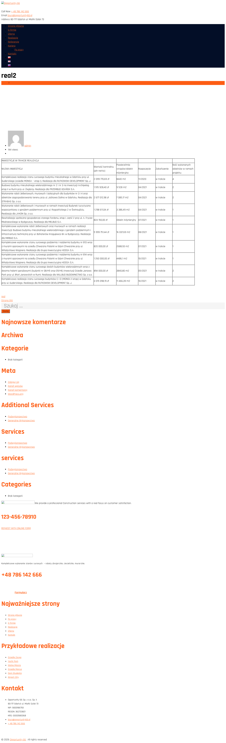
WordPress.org (15, 394)
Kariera (11, 46)
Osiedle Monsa (15, 669)
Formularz (21, 592)
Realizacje (13, 38)
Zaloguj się (13, 382)
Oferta (11, 34)
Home (4, 83)
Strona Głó (7, 300)
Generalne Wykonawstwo (21, 420)
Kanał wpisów (15, 386)
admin (27, 145)
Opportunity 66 (18, 739)
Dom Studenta (15, 673)
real (3, 296)
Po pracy (19, 49)
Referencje (13, 42)
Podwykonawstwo (17, 416)
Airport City (13, 677)
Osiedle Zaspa (14, 657)
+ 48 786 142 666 (20, 11)
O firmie (12, 30)
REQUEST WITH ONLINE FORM (16, 528)
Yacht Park (13, 661)
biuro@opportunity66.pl (20, 15)
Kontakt (12, 53)
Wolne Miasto (14, 665)
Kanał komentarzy (17, 390)
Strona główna (16, 26)
